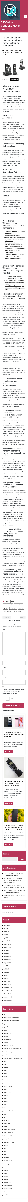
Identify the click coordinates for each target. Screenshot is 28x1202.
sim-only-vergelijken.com (10, 26)
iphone (5, 1073)
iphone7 (6, 1098)
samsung (6, 1164)
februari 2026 (7, 944)
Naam (4, 658)
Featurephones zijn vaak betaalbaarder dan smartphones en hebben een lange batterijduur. (14, 244)
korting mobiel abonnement (11, 1111)
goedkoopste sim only (10, 1055)
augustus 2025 (8, 962)
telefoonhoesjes (8, 1182)
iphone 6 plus (7, 1080)
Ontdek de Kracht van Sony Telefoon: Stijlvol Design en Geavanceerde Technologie (13, 827)
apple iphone (7, 1033)
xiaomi (5, 1192)
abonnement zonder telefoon (11, 1017)
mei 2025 (6, 972)
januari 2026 (7, 947)
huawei (6, 1067)
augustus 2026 (8, 925)
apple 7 (6, 1030)
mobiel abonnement (9, 1129)
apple (5, 1024)
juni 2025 (6, 969)
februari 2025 (7, 981)
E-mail (4, 667)
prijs (5, 1154)
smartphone (13, 608)
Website (4, 677)
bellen (12, 601)
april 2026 (6, 938)
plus (5, 1151)
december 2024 (8, 987)
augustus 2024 (8, 1000)
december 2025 (8, 950)
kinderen (6, 1108)
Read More (8, 751)
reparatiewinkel (8, 1160)
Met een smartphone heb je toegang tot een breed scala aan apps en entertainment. (15, 239)
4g (4, 1014)
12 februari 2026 (8, 50)
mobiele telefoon (8, 1132)
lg (4, 1117)
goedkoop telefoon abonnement (12, 1048)
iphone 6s (6, 1083)
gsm (5, 1064)
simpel (5, 1173)
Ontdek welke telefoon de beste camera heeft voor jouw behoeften (14, 734)
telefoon (6, 1179)
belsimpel (6, 1036)
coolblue (6, 1042)
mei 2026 (6, 934)
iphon (5, 1070)
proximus (6, 1157)
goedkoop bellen (8, 1045)
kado (5, 1104)
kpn (5, 1114)
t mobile (6, 1176)
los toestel (6, 1120)
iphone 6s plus (8, 1086)
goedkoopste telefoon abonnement (13, 1058)
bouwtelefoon (7, 1039)
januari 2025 (7, 984)
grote (5, 1061)
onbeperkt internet (9, 1142)
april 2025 (6, 975)
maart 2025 (7, 978)
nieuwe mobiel (8, 1136)
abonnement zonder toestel (11, 1020)
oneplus (6, 1145)
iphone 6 (6, 1076)
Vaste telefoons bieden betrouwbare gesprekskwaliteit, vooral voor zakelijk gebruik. (15, 250)
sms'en (21, 608)
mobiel (5, 1126)
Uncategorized (14, 79)
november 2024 (8, 990)
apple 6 (6, 1027)
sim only (6, 1170)
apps (7, 601)
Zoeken (6, 854)
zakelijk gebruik (17, 611)
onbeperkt (6, 1139)
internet (5, 608)
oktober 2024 (7, 994)
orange (6, 1148)
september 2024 (8, 997)
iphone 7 (6, 1089)
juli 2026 (6, 928)
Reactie (4, 629)
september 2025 (8, 959)
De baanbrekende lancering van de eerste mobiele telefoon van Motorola (13, 783)
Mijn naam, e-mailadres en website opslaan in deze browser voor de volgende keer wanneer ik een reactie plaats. (13, 691)
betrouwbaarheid (8, 605)
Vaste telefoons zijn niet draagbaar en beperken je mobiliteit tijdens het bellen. (14, 287)
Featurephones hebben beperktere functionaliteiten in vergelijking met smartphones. (14, 282)
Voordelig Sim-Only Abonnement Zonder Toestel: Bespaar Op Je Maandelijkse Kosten (13, 880)
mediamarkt (7, 1123)
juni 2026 (6, 931)
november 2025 (8, 953)
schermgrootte (8, 1167)
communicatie (18, 605)
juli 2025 (6, 966)
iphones (6, 1101)
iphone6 (6, 1095)
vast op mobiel (8, 1188)
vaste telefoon (7, 611)
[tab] (25, 16)
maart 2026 (7, 941)
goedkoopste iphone (9, 1052)
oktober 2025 (7, 956)
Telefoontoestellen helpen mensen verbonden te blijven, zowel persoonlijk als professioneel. (14, 256)
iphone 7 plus (7, 1092)
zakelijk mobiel (8, 1195)
